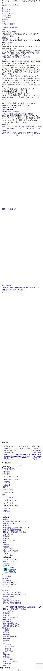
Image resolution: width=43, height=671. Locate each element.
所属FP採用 (9, 651)
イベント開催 (8, 497)
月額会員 (7, 485)
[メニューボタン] (2, 7)
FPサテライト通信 (8, 469)
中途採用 (8, 649)
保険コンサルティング (12, 479)
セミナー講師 (8, 503)
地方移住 (7, 472)
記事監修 (7, 511)
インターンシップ (10, 500)
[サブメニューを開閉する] (10, 599)
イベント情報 (8, 490)
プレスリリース (9, 492)
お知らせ (5, 487)
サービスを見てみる (9, 107)
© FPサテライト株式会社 (9, 585)
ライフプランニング (11, 477)
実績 (3, 38)
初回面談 (7, 482)
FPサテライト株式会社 (10, 114)
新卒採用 (8, 644)
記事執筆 (7, 508)
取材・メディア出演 (12, 38)
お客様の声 (6, 474)
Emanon (10, 586)
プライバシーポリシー (10, 583)
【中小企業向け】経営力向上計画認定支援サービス (23, 607)
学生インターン (10, 647)
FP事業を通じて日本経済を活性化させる (16, 57)
